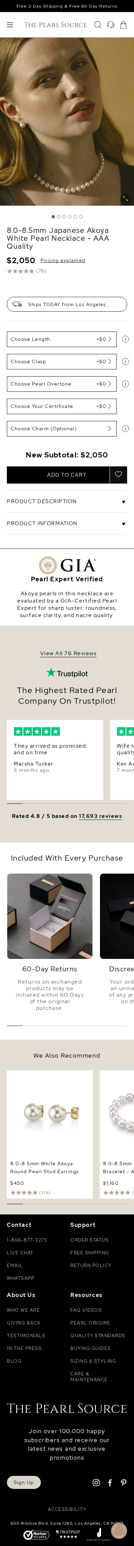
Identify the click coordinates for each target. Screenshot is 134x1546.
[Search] (98, 25)
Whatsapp (20, 1278)
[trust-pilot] (68, 1535)
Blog (14, 1361)
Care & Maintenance (89, 1377)
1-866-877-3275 (27, 1240)
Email (15, 1265)
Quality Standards (97, 1336)
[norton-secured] (36, 1535)
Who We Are (23, 1310)
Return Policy (91, 1265)
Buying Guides (90, 1348)
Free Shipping (89, 1253)
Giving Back (24, 1323)
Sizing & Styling (93, 1361)
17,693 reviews (100, 816)
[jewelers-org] (99, 1535)
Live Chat (20, 1253)
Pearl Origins (90, 1323)
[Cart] (123, 25)
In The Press (24, 1348)
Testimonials (26, 1336)
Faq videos (86, 1310)
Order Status (89, 1240)
